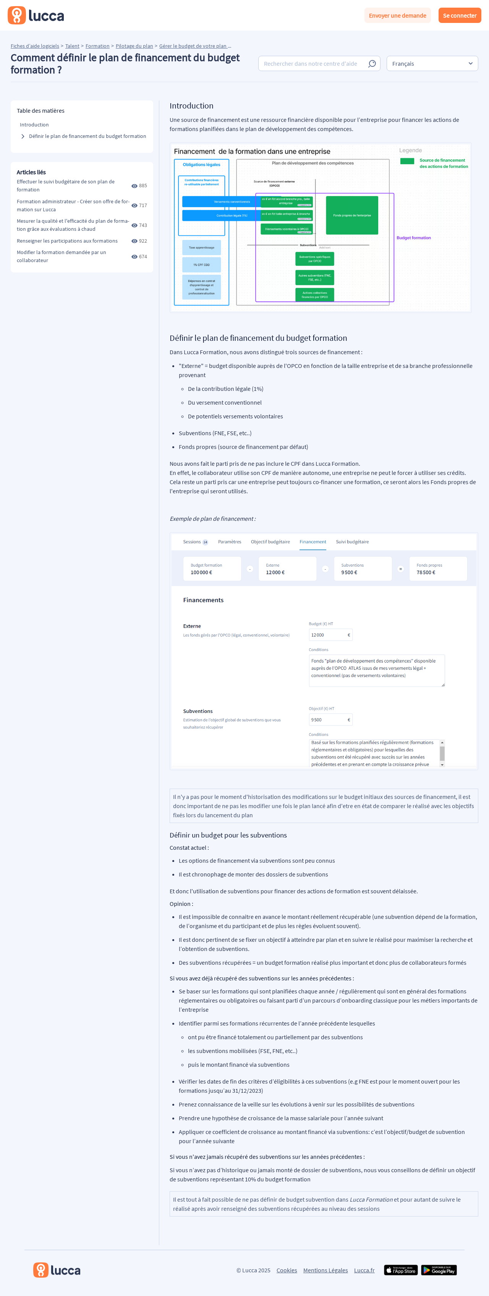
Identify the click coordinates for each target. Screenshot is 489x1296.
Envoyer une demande (397, 15)
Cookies (287, 1270)
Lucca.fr (364, 1270)
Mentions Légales (325, 1270)
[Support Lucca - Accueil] (36, 15)
